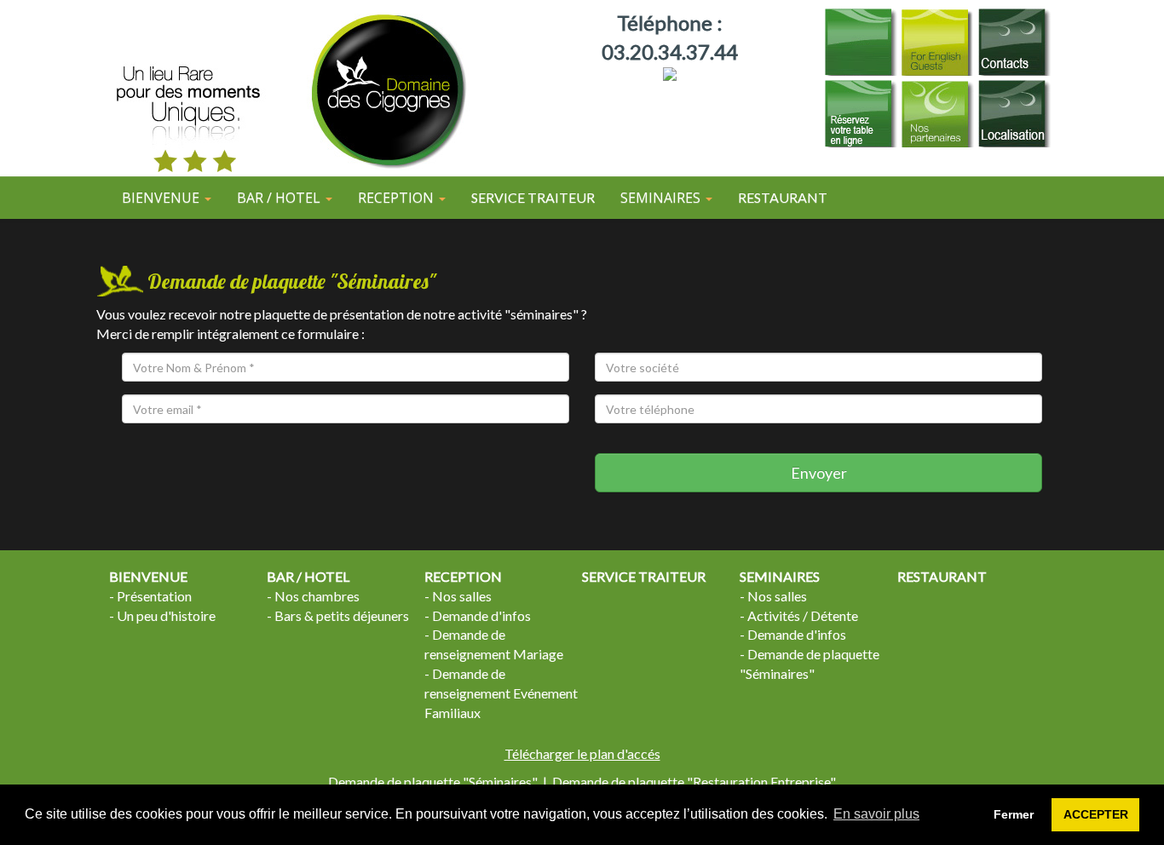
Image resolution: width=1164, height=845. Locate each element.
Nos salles (462, 596)
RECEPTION (463, 576)
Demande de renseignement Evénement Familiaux (501, 693)
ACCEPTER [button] (1095, 814)
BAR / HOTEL (308, 576)
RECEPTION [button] (397, 197)
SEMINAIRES (780, 576)
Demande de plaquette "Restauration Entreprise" (694, 781)
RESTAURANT (782, 197)
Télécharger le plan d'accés (582, 753)
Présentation (154, 596)
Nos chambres (317, 596)
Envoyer (819, 472)
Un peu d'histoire (166, 615)
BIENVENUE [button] (162, 197)
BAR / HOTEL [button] (280, 197)
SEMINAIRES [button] (662, 197)
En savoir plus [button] (876, 814)
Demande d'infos (481, 615)
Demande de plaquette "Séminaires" (433, 781)
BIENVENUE (148, 576)
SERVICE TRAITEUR (533, 197)
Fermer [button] (1014, 814)
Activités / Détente (802, 615)
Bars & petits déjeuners (341, 615)
